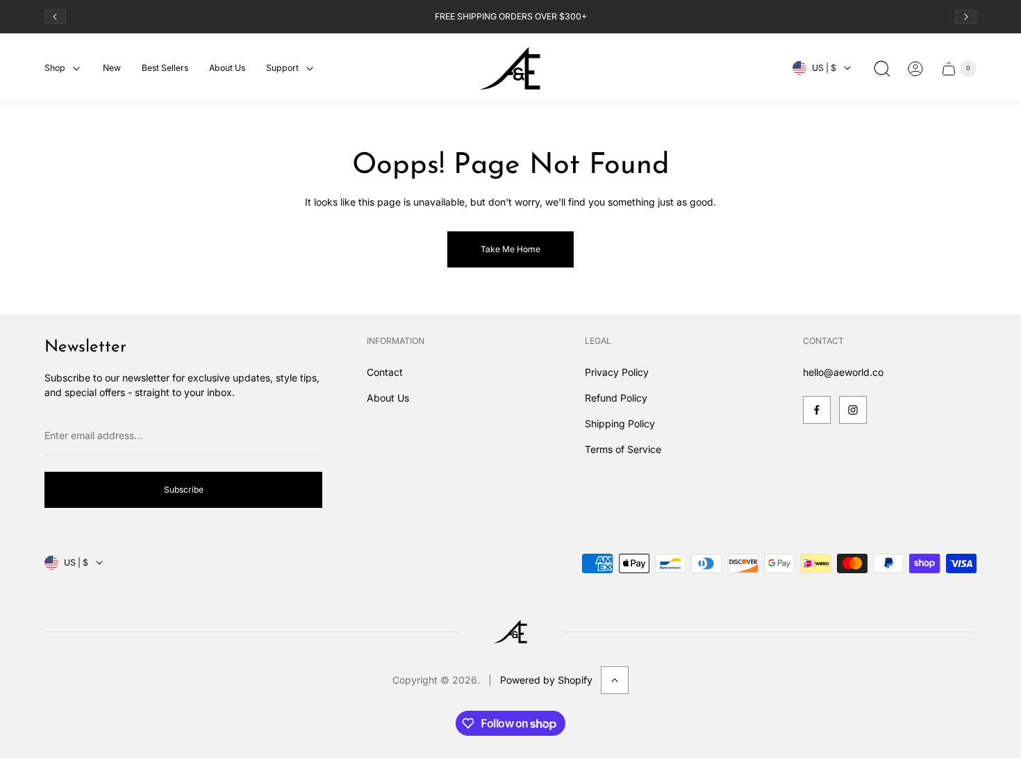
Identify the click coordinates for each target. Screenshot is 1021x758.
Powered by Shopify (546, 680)
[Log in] (915, 68)
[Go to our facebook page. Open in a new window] (817, 410)
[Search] (882, 68)
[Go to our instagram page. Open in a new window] (853, 410)
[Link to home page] (510, 631)
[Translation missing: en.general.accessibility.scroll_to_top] (615, 680)
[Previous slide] (55, 17)
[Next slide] (966, 17)
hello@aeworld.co (843, 372)
